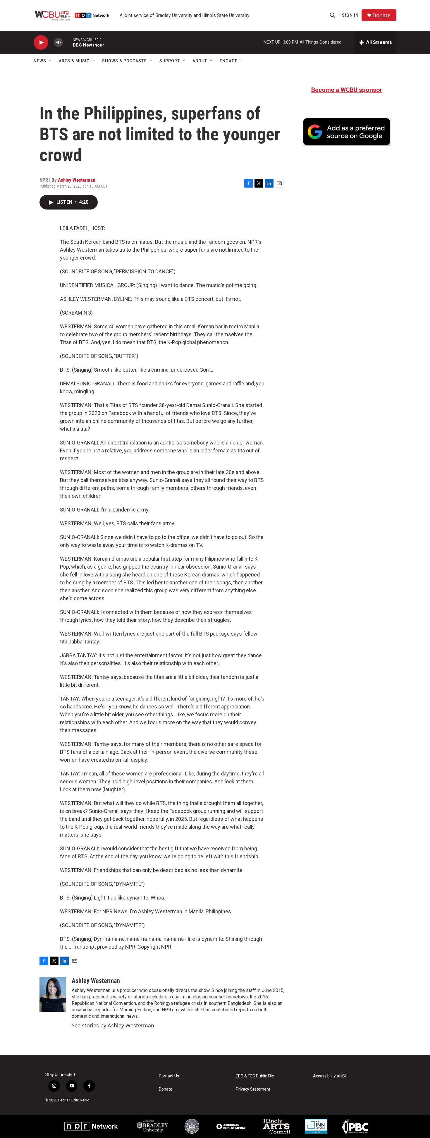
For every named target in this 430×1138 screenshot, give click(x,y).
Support (169, 61)
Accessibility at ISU (330, 1076)
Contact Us (169, 1076)
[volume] (58, 42)
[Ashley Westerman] (52, 994)
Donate (381, 15)
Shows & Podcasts (124, 61)
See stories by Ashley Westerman (113, 1025)
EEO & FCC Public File (255, 1076)
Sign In (350, 15)
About (199, 61)
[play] (41, 42)
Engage (229, 61)
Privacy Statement (253, 1089)
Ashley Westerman (76, 180)
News (40, 61)
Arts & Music (74, 61)
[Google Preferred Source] (346, 131)
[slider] (68, 42)
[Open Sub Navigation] (50, 61)
